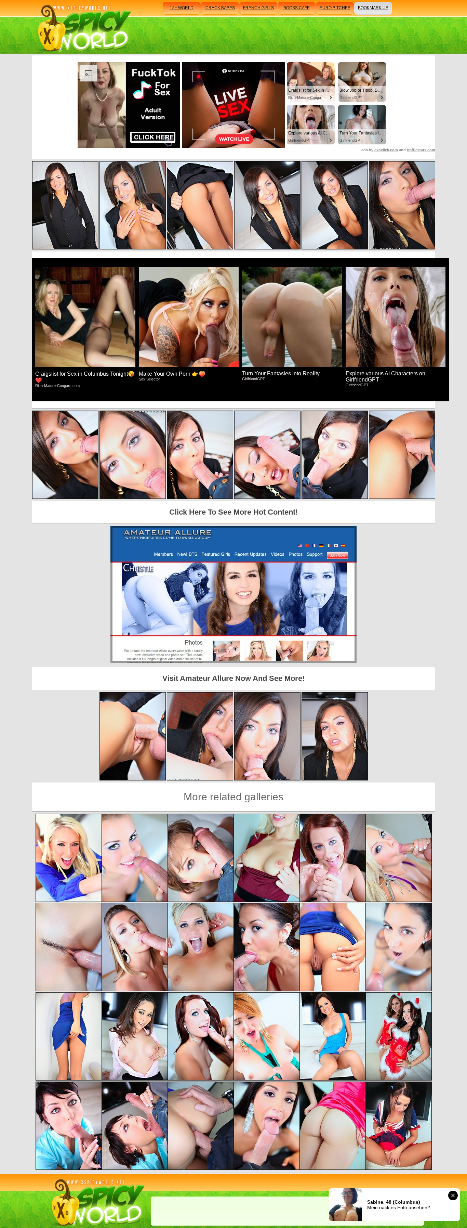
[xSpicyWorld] (83, 27)
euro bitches (335, 7)
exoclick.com (386, 150)
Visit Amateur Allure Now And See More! (233, 678)
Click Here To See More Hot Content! (233, 512)
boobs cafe (296, 7)
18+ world (182, 7)
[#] (97, 1201)
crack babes (220, 7)
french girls (258, 7)
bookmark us (373, 7)
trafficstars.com (421, 150)
